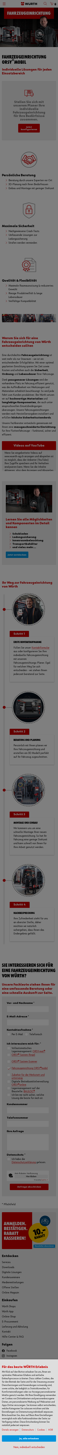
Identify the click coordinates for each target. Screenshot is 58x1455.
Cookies (41, 1430)
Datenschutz (28, 1430)
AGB (50, 1430)
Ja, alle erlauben (29, 1438)
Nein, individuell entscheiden (29, 1447)
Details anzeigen (10, 1430)
